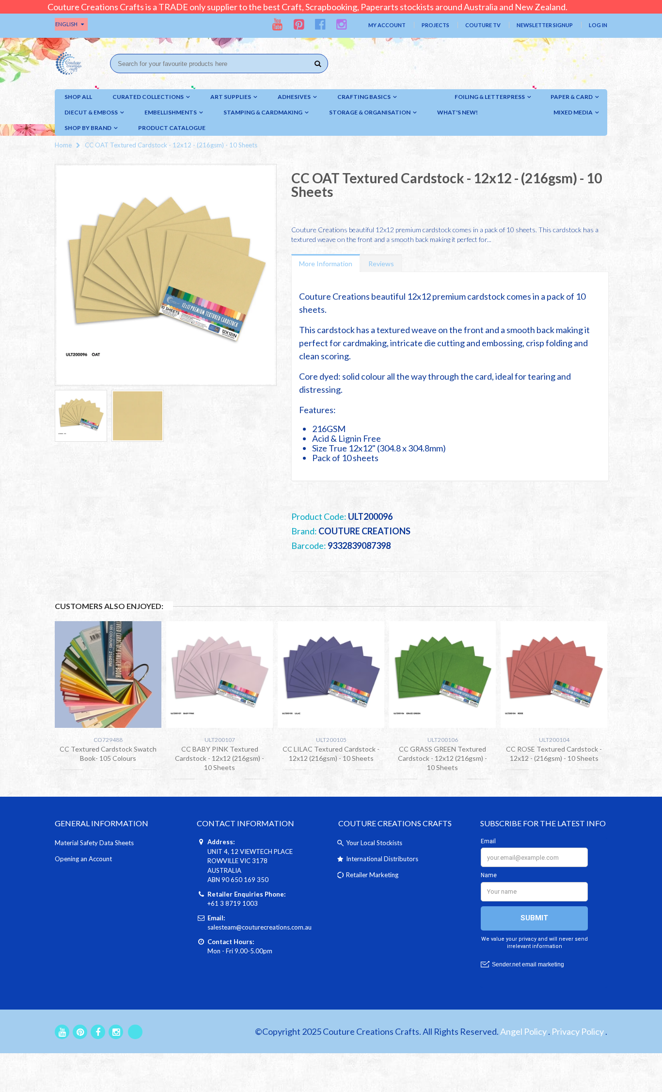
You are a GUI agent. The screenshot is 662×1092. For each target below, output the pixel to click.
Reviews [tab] (381, 263)
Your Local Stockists (374, 843)
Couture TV (483, 25)
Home (63, 145)
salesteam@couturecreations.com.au (259, 927)
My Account (387, 25)
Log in (598, 25)
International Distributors (382, 859)
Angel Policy (523, 1031)
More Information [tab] (325, 263)
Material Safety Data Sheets (94, 843)
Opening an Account (83, 859)
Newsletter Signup (545, 25)
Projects (435, 25)
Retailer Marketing (372, 875)
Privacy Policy (578, 1031)
